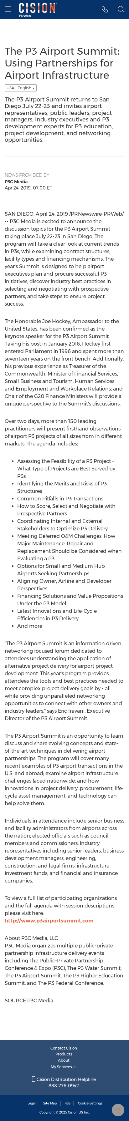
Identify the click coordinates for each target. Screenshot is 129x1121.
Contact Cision (63, 1048)
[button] (105, 9)
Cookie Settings (90, 1103)
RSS (67, 1103)
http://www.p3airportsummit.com (49, 921)
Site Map (50, 1103)
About (64, 1060)
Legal (32, 1103)
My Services (62, 1066)
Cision (73, 1112)
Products (63, 1054)
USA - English (19, 88)
